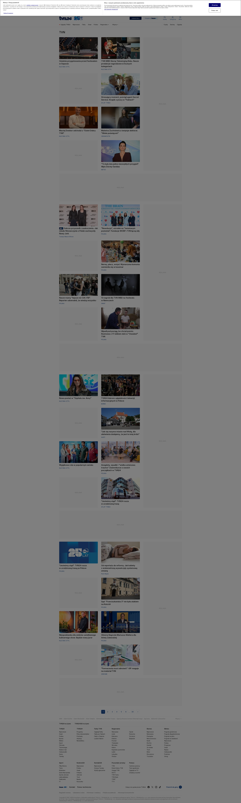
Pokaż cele (214, 10)
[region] (120, 8)
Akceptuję (215, 5)
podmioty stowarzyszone (32, 5)
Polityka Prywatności (8, 13)
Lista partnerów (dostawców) (111, 9)
